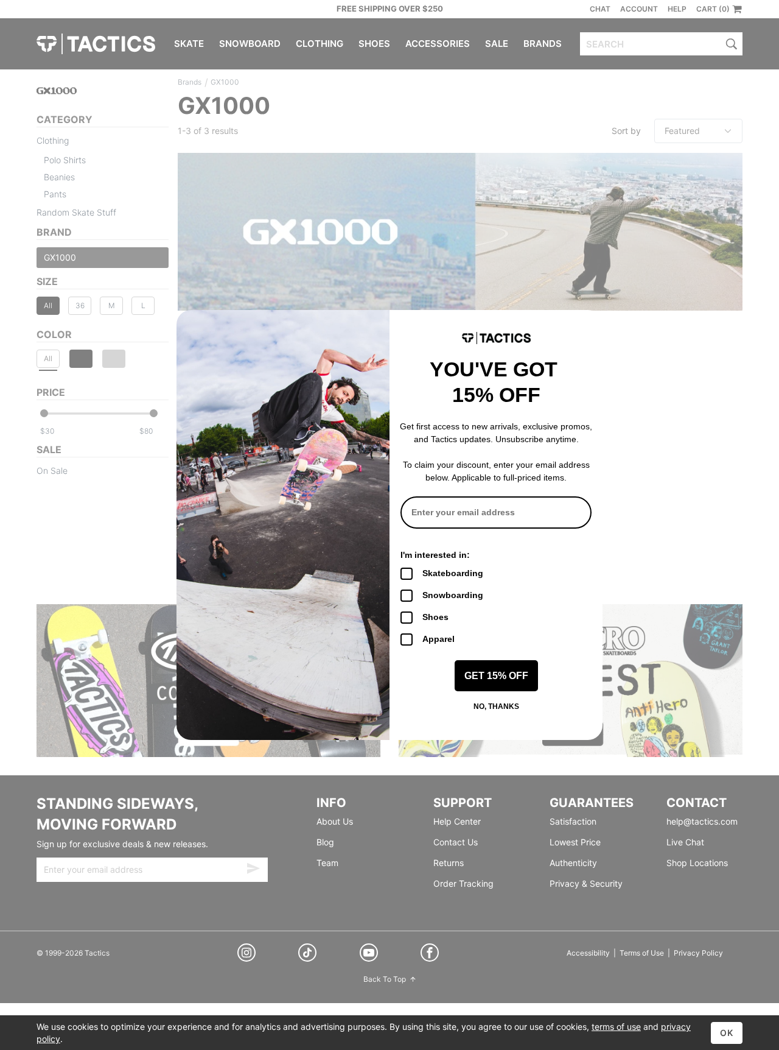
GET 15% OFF (496, 676)
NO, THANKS (496, 706)
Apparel (438, 639)
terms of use (616, 1026)
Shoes (435, 617)
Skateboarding (452, 573)
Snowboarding (452, 595)
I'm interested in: (435, 555)
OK (726, 1032)
